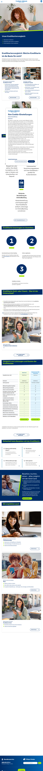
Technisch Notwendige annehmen (20, 161)
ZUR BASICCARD (24, 419)
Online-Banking (6, 256)
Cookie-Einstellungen (12, 159)
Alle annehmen (31, 161)
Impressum (10, 118)
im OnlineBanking (24, 314)
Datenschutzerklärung (12, 116)
